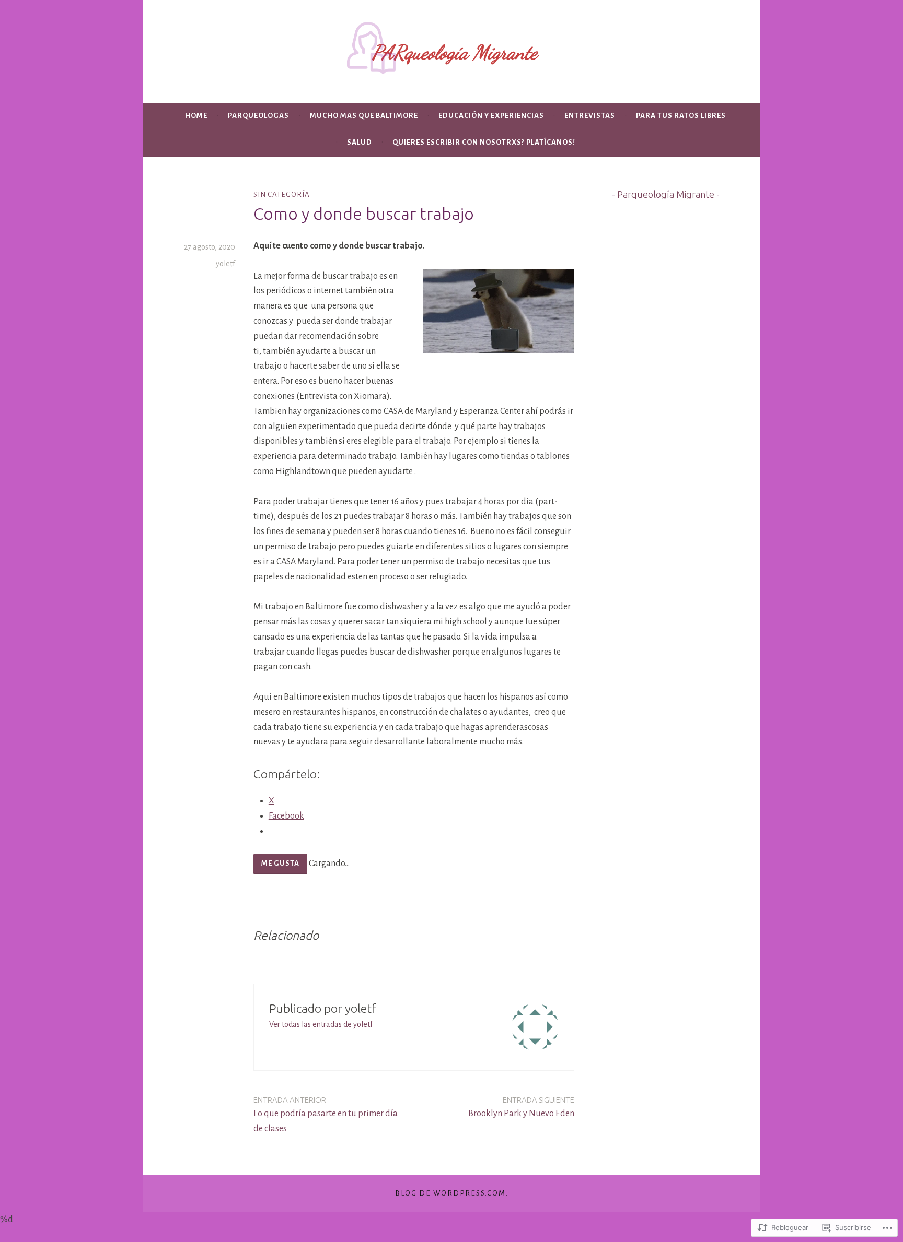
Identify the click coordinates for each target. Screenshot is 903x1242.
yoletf (225, 263)
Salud (359, 142)
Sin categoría (281, 194)
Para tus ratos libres (681, 116)
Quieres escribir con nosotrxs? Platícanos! (483, 142)
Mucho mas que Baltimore (364, 116)
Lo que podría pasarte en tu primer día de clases (325, 1114)
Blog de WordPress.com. (451, 1193)
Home (196, 116)
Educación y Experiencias (491, 116)
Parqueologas (258, 116)
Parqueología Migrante (665, 194)
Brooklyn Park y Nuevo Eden (521, 1106)
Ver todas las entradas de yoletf (321, 1024)
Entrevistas (589, 116)
